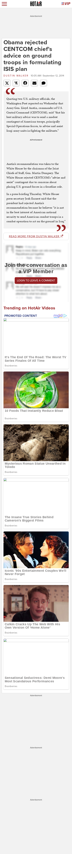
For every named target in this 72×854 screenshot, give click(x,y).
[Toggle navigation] (4, 4)
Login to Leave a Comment (36, 280)
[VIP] (66, 4)
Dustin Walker (16, 75)
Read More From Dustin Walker (34, 236)
